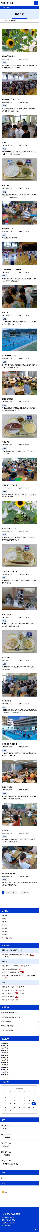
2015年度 (5, 1070)
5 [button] (13, 892)
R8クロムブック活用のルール (13, 972)
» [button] (27, 892)
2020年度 (5, 1058)
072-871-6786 (10, 1220)
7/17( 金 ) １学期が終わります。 (9, 1013)
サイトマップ (7, 1225)
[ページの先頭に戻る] (36, 1229)
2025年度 (5, 1046)
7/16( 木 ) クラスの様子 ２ (9, 1030)
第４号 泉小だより (13, 993)
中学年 (5, 925)
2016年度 (5, 1067)
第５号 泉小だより (13, 990)
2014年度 (5, 1072)
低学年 (5, 922)
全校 (4, 919)
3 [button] (8, 892)
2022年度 (5, 1053)
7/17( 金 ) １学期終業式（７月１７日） (11, 1017)
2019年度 (5, 1060)
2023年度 (5, 1050)
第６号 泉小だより (13, 987)
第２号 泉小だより (10, 1000)
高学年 (5, 928)
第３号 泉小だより (10, 997)
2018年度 (5, 1062)
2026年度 (5, 1043)
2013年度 (5, 1074)
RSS (5, 1192)
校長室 (5, 915)
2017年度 (5, 1065)
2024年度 (5, 1048)
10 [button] (25, 892)
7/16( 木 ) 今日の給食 (7, 1026)
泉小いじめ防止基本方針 (12, 969)
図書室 (5, 935)
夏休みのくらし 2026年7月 (16, 966)
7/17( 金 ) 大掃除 (6, 1021)
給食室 (5, 931)
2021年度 (5, 1055)
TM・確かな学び (7, 938)
